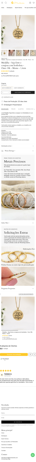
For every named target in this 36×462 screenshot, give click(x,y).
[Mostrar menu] (2, 3)
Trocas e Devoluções (6, 447)
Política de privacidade (21, 424)
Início (2, 433)
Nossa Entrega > (10, 151)
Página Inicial (4, 58)
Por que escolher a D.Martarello (9, 441)
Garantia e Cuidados (6, 444)
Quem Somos (5, 439)
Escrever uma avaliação (14, 354)
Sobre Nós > (5, 223)
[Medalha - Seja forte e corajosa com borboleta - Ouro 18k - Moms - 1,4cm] (18, 313)
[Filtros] (30, 354)
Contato (3, 450)
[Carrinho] (33, 3)
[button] (5, 71)
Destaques (4, 436)
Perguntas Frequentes (8, 288)
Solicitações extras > (6, 146)
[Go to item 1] (5, 362)
